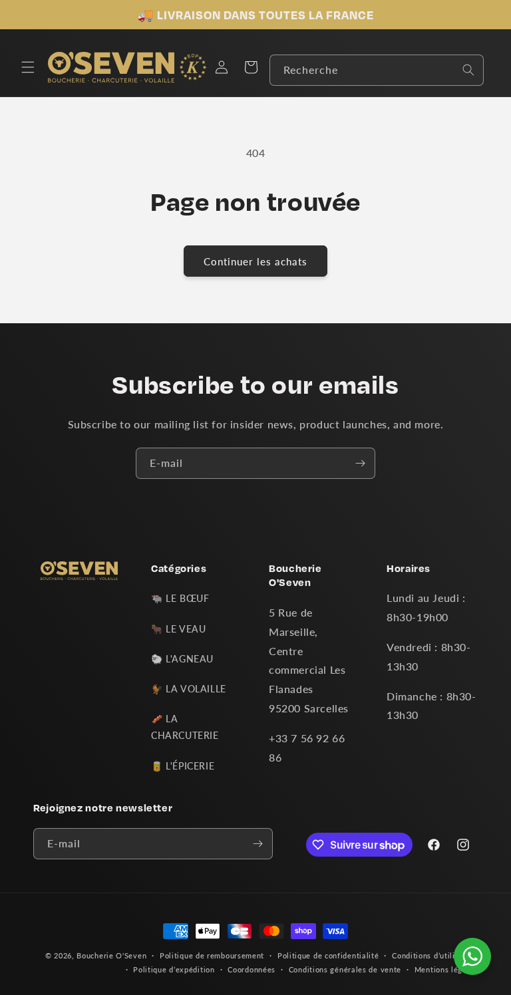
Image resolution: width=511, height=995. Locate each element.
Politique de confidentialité (328, 955)
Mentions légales (446, 969)
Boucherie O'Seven (111, 955)
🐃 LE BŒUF (180, 598)
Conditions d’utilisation (435, 955)
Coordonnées (251, 969)
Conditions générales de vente (345, 969)
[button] (28, 67)
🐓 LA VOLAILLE (188, 688)
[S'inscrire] (360, 463)
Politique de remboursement (212, 955)
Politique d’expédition (173, 969)
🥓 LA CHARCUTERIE (185, 727)
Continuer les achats (255, 261)
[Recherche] (468, 69)
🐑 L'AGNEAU (182, 658)
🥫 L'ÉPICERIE (182, 766)
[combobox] (376, 70)
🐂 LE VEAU (178, 629)
